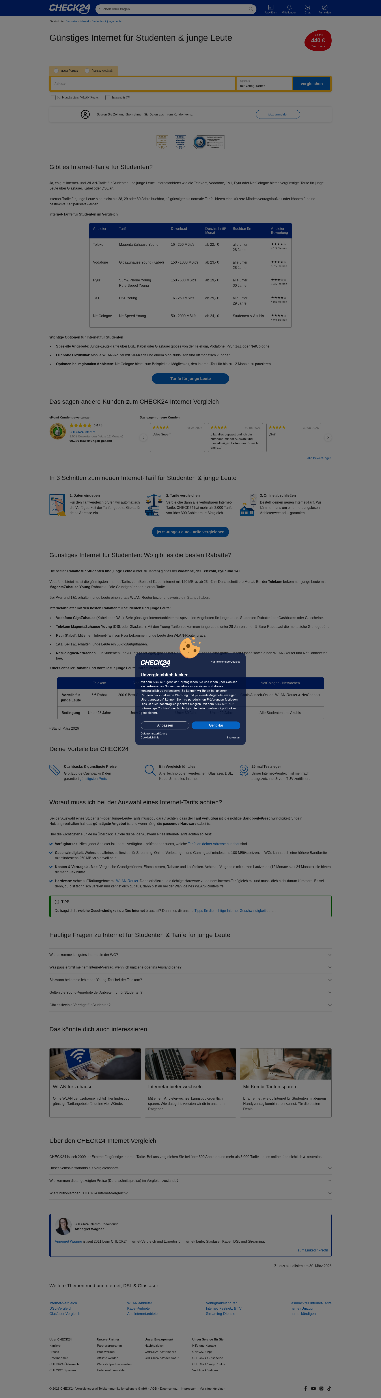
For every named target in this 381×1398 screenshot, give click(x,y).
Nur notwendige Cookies (225, 661)
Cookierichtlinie (150, 737)
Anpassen (165, 725)
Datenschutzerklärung (154, 733)
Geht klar (216, 725)
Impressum (233, 737)
